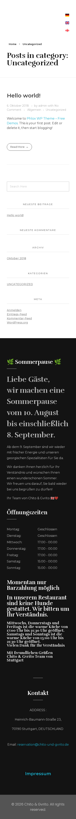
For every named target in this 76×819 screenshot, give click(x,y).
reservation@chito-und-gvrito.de (43, 744)
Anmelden (14, 310)
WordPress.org (17, 322)
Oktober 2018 (16, 258)
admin (43, 105)
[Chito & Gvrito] (38, 6)
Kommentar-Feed (19, 318)
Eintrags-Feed (17, 314)
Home (12, 44)
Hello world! (24, 95)
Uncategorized (56, 110)
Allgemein (34, 110)
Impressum (38, 773)
